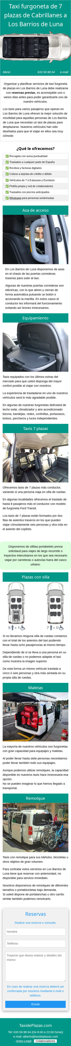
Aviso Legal (23, 1041)
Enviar (35, 1004)
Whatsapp (15, 198)
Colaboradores (45, 1041)
